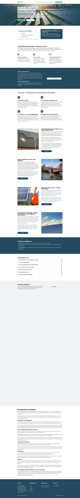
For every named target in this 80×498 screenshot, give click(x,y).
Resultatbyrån (60, 495)
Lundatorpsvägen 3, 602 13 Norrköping (27, 35)
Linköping (39, 2)
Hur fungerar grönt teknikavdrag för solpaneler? (28, 395)
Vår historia (46, 151)
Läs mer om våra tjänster (54, 78)
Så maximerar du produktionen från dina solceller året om (30, 358)
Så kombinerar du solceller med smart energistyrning (29, 321)
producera (50, 411)
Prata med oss (46, 204)
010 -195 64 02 (23, 33)
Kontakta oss (51, 2)
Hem (36, 2)
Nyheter (47, 2)
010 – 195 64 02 (59, 2)
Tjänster (43, 2)
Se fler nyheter (53, 286)
